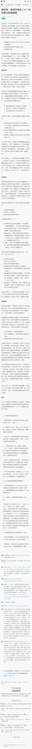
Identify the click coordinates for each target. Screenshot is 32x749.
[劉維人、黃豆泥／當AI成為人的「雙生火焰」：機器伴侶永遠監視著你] (16, 715)
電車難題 (25, 682)
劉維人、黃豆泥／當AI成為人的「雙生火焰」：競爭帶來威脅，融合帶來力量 (15, 731)
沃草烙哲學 (4, 16)
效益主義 (13, 682)
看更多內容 (17, 737)
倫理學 (20, 682)
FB (13, 676)
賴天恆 (3, 684)
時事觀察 (18, 5)
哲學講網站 (10, 673)
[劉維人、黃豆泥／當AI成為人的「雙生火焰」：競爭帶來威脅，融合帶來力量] (16, 726)
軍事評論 (26, 5)
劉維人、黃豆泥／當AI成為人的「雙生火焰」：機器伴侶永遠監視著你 (15, 720)
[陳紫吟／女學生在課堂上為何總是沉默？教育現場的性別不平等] (16, 705)
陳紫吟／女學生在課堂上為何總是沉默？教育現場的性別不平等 (16, 709)
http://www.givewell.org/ (15, 579)
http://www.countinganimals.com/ (18, 606)
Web (9, 676)
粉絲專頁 (17, 673)
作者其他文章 (16, 700)
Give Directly (15, 514)
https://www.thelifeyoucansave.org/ (13, 581)
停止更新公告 (8, 5)
